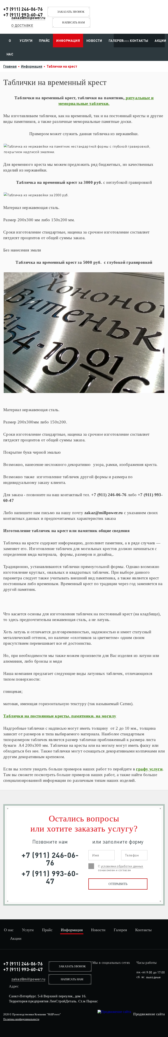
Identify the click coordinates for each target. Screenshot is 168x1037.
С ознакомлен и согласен (120, 868)
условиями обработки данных (122, 866)
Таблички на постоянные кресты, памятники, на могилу (59, 716)
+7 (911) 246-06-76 (23, 9)
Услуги (26, 40)
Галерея (116, 40)
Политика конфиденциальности (21, 1019)
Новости (94, 40)
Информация (68, 40)
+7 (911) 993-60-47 (23, 15)
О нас (10, 47)
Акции (15, 938)
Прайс (44, 40)
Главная (10, 66)
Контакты (139, 40)
